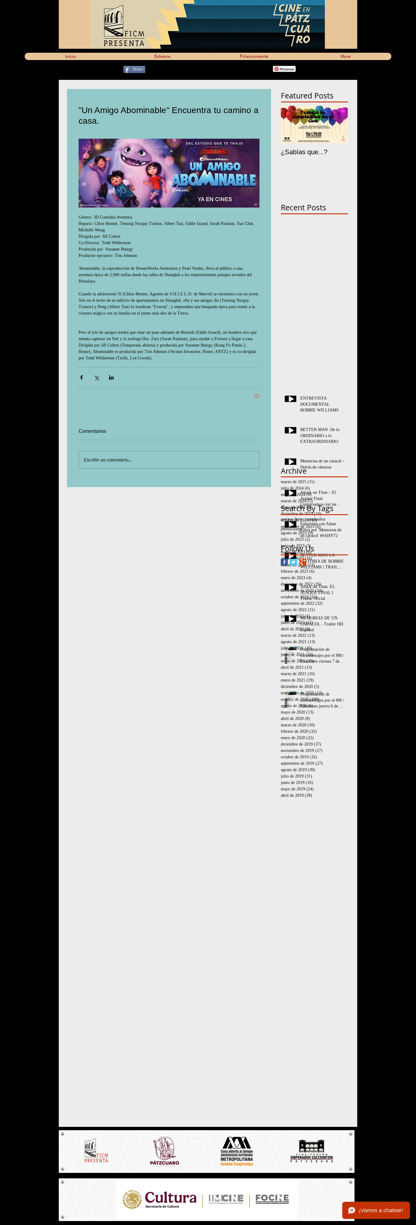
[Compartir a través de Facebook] (81, 377)
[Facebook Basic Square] (284, 562)
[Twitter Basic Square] (293, 562)
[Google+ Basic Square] (302, 562)
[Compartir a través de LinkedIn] (111, 377)
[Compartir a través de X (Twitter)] (96, 377)
